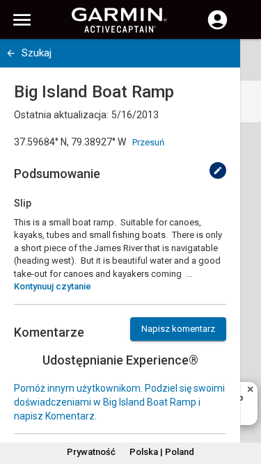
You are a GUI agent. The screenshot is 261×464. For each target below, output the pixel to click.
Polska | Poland (161, 452)
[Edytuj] (217, 170)
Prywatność (91, 452)
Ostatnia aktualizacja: (61, 114)
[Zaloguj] (217, 27)
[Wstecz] (11, 53)
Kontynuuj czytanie (52, 286)
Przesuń (148, 142)
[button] (243, 400)
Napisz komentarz (178, 328)
